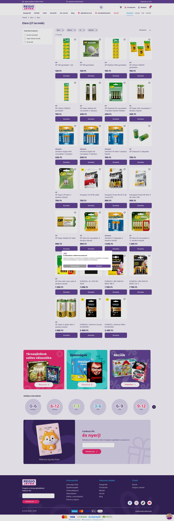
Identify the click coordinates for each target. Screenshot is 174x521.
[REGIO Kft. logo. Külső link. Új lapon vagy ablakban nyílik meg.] (65, 253)
